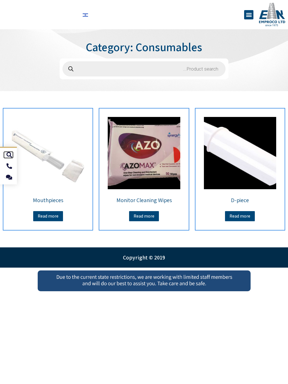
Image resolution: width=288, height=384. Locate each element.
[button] (248, 14)
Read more (240, 216)
